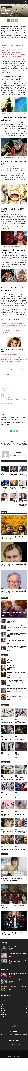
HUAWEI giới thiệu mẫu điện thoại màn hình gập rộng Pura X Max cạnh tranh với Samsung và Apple (7, 444)
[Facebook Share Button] (8, 20)
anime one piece (14, 414)
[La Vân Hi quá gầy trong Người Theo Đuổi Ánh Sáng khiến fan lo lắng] (21, 746)
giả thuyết (23, 417)
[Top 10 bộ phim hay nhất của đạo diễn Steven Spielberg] (14, 579)
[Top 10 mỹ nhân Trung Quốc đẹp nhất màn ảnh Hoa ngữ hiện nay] (7, 786)
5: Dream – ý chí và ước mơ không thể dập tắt (14, 54)
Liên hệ (19, 1054)
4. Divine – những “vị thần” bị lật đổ (11, 52)
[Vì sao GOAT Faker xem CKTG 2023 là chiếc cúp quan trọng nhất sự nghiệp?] (5, 483)
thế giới (23, 422)
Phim (9, 7)
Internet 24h (3, 471)
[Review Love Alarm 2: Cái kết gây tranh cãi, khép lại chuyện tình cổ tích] (7, 839)
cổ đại (17, 417)
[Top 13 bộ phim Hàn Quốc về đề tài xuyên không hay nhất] (14, 921)
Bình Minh (11, 417)
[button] (26, 2)
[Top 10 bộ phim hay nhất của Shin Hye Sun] (3, 661)
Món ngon (3, 1016)
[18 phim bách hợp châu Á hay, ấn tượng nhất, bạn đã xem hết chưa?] (3, 634)
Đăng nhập (24, 369)
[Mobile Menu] (2, 2)
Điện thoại (21, 471)
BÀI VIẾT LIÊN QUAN (5, 461)
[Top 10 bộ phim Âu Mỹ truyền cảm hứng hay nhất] (14, 525)
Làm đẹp (11, 498)
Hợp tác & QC (22, 1051)
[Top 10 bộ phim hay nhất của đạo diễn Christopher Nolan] (14, 552)
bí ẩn (21, 414)
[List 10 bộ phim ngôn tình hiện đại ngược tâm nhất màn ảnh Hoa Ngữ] (7, 822)
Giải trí (4, 7)
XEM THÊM (3, 463)
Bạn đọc (2, 1008)
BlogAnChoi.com (4, 1034)
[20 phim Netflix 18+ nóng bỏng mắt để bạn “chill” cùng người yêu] (14, 608)
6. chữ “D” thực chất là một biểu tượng (12, 56)
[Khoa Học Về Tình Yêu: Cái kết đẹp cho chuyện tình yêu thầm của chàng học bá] (7, 712)
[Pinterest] (12, 1045)
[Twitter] (19, 1045)
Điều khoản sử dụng (10, 1051)
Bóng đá (2, 1012)
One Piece (3, 419)
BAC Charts (9, 1054)
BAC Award (15, 1054)
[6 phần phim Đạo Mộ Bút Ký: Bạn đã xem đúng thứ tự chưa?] (3, 621)
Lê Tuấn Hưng (17, 452)
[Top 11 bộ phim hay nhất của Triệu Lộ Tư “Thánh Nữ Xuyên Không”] (7, 769)
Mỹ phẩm (3, 1004)
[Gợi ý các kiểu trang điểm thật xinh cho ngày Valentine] (5, 496)
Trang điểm (3, 498)
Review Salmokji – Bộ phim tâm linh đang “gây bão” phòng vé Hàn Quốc (21, 443)
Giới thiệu (3, 1051)
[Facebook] (9, 1045)
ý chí (8, 424)
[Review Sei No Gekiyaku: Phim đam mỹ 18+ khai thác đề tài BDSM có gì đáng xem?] (3, 640)
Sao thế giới (12, 471)
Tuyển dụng (17, 1051)
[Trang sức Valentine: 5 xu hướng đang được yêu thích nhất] (14, 496)
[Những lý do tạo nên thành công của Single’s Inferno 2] (21, 712)
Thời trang (21, 485)
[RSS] (15, 1045)
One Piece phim (16, 422)
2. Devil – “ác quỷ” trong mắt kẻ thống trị (12, 49)
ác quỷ (6, 414)
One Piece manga (12, 419)
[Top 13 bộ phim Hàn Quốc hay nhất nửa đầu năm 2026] (3, 690)
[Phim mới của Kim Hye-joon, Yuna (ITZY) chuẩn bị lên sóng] (14, 866)
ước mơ (3, 424)
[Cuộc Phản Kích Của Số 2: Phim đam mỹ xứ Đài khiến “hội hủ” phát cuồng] (21, 769)
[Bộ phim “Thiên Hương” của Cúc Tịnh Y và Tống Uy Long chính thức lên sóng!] (4, 955)
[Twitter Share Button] (12, 20)
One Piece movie (5, 422)
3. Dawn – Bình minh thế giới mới (10, 50)
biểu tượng (4, 417)
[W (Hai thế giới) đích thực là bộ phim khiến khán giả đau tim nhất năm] (7, 729)
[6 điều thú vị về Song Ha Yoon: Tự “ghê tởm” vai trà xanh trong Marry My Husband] (7, 746)
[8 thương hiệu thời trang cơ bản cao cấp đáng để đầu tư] (23, 483)
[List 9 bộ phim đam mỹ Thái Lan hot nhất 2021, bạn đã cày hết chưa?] (21, 839)
